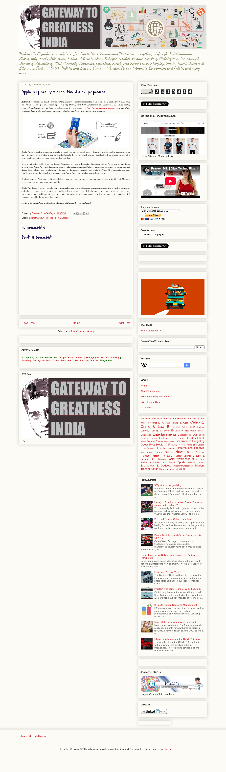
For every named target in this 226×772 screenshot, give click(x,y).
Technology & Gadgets (57, 218)
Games (159, 441)
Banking (115, 357)
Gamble (151, 441)
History (182, 445)
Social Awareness (178, 459)
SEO (153, 459)
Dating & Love (160, 431)
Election (201, 431)
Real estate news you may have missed (175, 622)
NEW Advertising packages (155, 396)
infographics (161, 448)
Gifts (172, 441)
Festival (172, 438)
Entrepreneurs (184, 435)
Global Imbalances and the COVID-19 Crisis (177, 639)
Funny (143, 441)
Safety (179, 456)
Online (190, 452)
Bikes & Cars (180, 422)
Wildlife (182, 469)
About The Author (150, 391)
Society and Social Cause (45, 360)
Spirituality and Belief (162, 462)
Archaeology (193, 419)
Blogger (167, 749)
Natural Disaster (164, 452)
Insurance (172, 448)
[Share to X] (80, 213)
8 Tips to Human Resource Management (175, 605)
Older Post (124, 323)
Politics (145, 455)
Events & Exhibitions (149, 438)
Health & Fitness (167, 444)
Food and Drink (196, 438)
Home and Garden (195, 445)
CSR (192, 427)
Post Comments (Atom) (82, 331)
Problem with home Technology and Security (177, 589)
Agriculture (157, 419)
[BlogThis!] (77, 213)
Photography (92, 357)
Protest (155, 455)
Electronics (146, 435)
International (185, 447)
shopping (161, 459)
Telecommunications (183, 466)
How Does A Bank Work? (167, 572)
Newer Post (28, 323)
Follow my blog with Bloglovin (33, 736)
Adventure (145, 419)
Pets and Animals (89, 360)
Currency (145, 431)
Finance (105, 357)
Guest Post (148, 444)
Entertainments (76, 357)
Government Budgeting (190, 441)
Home (76, 323)
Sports (181, 462)
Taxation (201, 463)
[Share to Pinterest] (87, 213)
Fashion (163, 438)
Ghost (166, 441)
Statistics (191, 463)
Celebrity (197, 422)
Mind (142, 452)
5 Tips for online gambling (167, 485)
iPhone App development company (100, 108)
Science (187, 456)
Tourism (199, 465)
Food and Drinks (69, 360)
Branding (26, 360)
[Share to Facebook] (83, 213)
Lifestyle (62, 357)
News (42, 218)
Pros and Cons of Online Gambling (172, 519)
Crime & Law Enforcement (164, 427)
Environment (198, 435)
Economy (33, 218)
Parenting (199, 452)
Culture (200, 427)
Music (149, 452)
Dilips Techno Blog (150, 402)
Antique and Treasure (174, 418)
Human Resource (148, 448)
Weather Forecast (168, 469)
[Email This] (74, 213)
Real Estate (167, 455)
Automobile (166, 423)
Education (190, 430)
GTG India (146, 407)
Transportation (149, 468)
